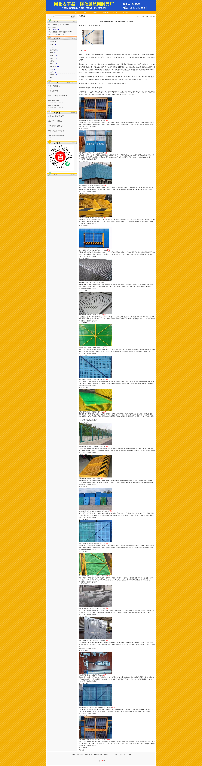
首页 (76, 12)
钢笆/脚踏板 (53, 66)
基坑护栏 (52, 75)
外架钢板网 (53, 42)
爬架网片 (52, 44)
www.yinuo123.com (58, 34)
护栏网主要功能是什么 (54, 86)
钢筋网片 (52, 55)
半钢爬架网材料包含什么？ (55, 126)
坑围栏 (51, 53)
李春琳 (129, 754)
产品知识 (106, 12)
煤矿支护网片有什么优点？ (55, 121)
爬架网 (51, 72)
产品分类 (96, 12)
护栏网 (51, 47)
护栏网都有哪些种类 (53, 106)
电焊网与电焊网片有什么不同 (56, 116)
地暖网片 (52, 61)
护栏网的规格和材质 (53, 101)
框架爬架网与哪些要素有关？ (56, 136)
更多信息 (81, 750)
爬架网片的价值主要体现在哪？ (56, 131)
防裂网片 (52, 58)
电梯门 (51, 77)
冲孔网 (51, 69)
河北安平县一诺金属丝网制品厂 (88, 126)
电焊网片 (52, 64)
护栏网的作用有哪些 (53, 91)
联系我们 (126, 12)
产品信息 (86, 12)
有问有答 (116, 12)
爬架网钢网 (53, 50)
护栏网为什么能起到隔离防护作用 (57, 96)
